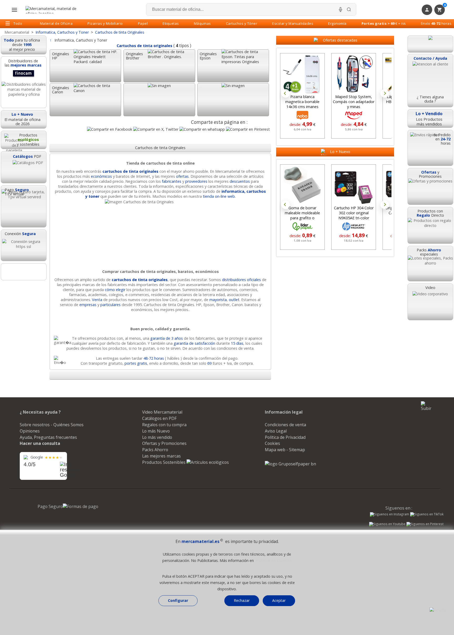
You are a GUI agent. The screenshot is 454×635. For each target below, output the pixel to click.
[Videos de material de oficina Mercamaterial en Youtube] (387, 524)
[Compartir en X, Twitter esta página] (155, 129)
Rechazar (242, 600)
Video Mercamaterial (162, 412)
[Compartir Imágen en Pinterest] (248, 129)
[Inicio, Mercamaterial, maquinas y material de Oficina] (53, 9)
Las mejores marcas (161, 456)
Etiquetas (171, 23)
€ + (384, 23)
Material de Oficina (56, 23)
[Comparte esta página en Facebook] (109, 129)
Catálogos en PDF (159, 418)
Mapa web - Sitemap (285, 450)
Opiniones (30, 431)
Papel (143, 23)
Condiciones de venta (285, 425)
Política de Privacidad (285, 437)
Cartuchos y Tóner (241, 23)
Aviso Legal (276, 431)
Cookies (272, 443)
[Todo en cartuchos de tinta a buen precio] (160, 201)
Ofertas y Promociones (164, 443)
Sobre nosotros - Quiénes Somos (52, 425)
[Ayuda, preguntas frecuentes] (438, 610)
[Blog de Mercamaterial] (24, 271)
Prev (285, 93)
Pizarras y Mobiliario (105, 23)
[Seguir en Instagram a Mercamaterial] (389, 514)
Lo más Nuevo (156, 431)
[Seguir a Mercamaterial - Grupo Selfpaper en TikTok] (426, 514)
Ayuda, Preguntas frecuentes (48, 437)
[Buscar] (349, 9)
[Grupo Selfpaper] (290, 464)
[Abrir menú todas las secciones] (14, 9)
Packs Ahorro (155, 450)
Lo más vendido (157, 437)
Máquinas (202, 23)
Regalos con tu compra (164, 425)
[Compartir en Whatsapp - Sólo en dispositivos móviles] (202, 129)
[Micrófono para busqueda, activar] (340, 9)
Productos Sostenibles (164, 462)
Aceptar (279, 600)
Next (384, 93)
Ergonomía (337, 23)
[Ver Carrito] (430, 44)
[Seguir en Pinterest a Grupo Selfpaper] (424, 524)
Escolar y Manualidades (292, 23)
